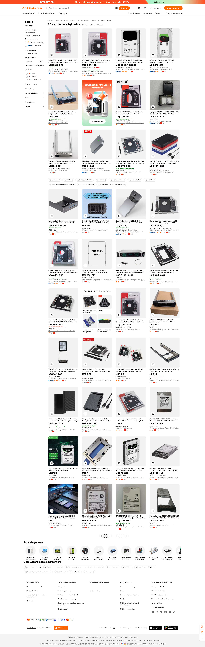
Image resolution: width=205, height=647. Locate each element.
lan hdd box (69, 180)
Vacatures (30, 601)
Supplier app (110, 628)
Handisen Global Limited (124, 428)
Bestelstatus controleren (159, 595)
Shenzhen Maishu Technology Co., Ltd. (95, 230)
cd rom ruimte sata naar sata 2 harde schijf (113, 184)
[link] (202, 626)
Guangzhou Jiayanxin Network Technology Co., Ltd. (63, 378)
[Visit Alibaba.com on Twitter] (161, 612)
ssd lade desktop (114, 567)
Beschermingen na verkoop (67, 599)
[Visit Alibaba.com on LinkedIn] (157, 612)
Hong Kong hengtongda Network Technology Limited (165, 230)
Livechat (123, 591)
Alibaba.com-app (141, 628)
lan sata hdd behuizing (34, 567)
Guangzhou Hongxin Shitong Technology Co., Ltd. (131, 280)
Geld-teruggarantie (64, 591)
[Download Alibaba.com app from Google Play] (171, 628)
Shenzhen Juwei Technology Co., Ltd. (162, 525)
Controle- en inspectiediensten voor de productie (71, 604)
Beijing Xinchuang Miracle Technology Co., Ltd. (97, 525)
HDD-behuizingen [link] (106, 20)
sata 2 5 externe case (87, 184)
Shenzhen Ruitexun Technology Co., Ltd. (61, 331)
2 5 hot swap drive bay (85, 180)
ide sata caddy (89, 572)
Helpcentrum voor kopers (128, 587)
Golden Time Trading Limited (57, 170)
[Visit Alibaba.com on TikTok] (174, 612)
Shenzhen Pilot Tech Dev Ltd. (58, 123)
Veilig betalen (62, 587)
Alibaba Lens (31, 628)
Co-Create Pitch (32, 591)
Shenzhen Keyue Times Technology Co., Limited (165, 477)
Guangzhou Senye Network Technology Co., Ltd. (63, 281)
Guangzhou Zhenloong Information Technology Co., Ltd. (165, 380)
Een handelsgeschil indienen (129, 595)
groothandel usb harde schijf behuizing (62, 184)
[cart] (145, 8)
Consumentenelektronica (64, 20)
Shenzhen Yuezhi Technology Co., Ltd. (162, 172)
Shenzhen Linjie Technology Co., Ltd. (128, 329)
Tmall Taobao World (92, 637)
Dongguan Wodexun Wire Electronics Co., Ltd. (97, 73)
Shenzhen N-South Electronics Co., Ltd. (95, 477)
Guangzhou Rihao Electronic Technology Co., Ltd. (97, 170)
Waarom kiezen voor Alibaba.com (37, 587)
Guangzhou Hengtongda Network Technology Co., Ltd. (63, 71)
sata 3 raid (75, 572)
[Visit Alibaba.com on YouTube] (169, 612)
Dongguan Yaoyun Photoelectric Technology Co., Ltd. (97, 430)
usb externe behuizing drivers (147, 567)
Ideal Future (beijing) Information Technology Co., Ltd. (165, 329)
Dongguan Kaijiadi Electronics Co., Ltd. (61, 525)
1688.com (80, 637)
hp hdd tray (128, 567)
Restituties (123, 599)
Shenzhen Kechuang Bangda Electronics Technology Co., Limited (97, 280)
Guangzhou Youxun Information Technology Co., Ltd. (131, 69)
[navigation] (34, 278)
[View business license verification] (122, 644)
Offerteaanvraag (94, 591)
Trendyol (125, 637)
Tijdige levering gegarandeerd (68, 595)
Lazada (102, 637)
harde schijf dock (61, 572)
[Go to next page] (127, 536)
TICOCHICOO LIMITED (123, 378)
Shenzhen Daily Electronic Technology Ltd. (130, 123)
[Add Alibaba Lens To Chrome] (61, 628)
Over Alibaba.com (33, 582)
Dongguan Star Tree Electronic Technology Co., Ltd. (97, 380)
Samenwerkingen (157, 603)
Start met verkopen (157, 591)
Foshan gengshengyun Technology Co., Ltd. (164, 428)
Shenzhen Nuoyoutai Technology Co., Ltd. (163, 281)
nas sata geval (55, 180)
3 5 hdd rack (102, 180)
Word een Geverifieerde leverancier (163, 599)
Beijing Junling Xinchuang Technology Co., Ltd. (131, 527)
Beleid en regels (63, 609)
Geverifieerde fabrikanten (97, 587)
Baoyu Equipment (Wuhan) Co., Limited (61, 477)
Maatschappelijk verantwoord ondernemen (36, 596)
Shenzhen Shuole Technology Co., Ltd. (128, 172)
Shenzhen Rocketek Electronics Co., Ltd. (129, 232)
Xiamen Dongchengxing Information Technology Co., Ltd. (131, 477)
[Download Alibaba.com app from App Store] (155, 628)
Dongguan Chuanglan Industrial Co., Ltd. (61, 430)
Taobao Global (111, 637)
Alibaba (50, 20)
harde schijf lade (136, 180)
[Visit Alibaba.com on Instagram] (165, 612)
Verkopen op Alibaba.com (159, 587)
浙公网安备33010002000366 (137, 644)
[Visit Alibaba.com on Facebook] (152, 612)
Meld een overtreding (127, 609)
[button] (116, 8)
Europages (133, 637)
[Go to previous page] (101, 536)
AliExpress (72, 637)
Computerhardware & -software (86, 20)
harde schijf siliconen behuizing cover (38, 572)
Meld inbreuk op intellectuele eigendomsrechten (130, 604)
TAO (119, 637)
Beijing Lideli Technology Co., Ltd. (161, 69)
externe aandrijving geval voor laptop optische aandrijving (85, 567)
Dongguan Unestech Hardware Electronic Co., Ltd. (63, 232)
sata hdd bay (151, 180)
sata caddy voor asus (118, 180)
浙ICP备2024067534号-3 (157, 644)
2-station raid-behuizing (54, 567)
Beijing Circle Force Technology (160, 121)
